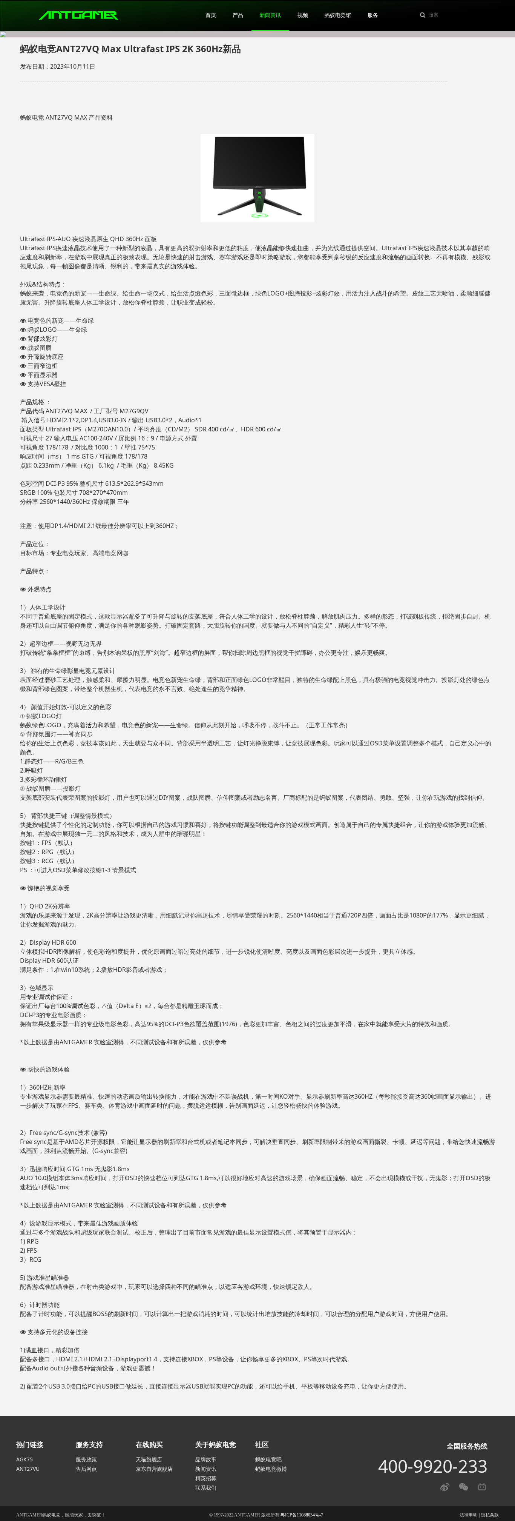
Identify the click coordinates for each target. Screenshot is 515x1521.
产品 (238, 15)
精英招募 (205, 1478)
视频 (302, 15)
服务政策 (86, 1459)
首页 (210, 15)
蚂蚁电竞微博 (271, 1468)
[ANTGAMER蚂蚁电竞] (78, 14)
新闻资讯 (270, 15)
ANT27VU (28, 1468)
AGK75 (24, 1459)
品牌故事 (205, 1459)
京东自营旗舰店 (154, 1468)
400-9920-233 (432, 1466)
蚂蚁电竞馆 (338, 15)
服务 (373, 15)
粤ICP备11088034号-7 (301, 1515)
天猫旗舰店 (149, 1459)
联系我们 (205, 1487)
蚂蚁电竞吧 (268, 1459)
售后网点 (86, 1468)
